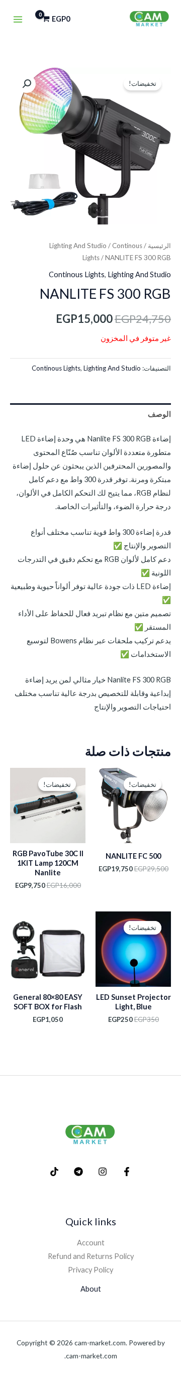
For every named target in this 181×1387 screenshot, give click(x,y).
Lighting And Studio (78, 246)
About (90, 1289)
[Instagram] (102, 1171)
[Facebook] (126, 1171)
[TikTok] (54, 1171)
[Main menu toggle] (18, 19)
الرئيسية (159, 246)
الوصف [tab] (159, 414)
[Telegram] (78, 1171)
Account (91, 1242)
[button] (27, 84)
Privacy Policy (90, 1269)
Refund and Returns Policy (91, 1256)
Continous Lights (77, 274)
